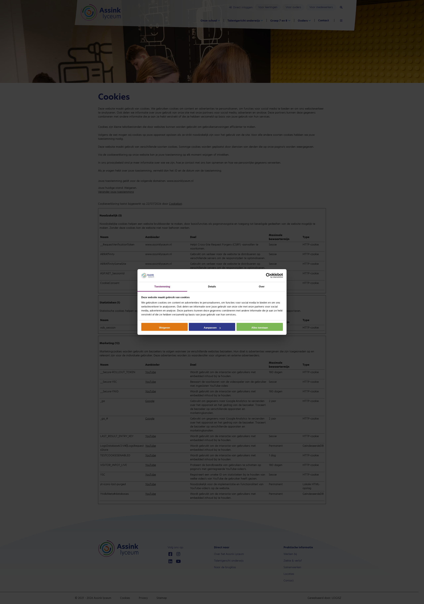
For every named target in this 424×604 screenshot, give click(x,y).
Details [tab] (212, 286)
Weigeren (164, 327)
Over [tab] (262, 286)
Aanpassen (210, 327)
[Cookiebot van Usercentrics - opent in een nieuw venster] (268, 275)
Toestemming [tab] (162, 286)
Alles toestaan (259, 327)
